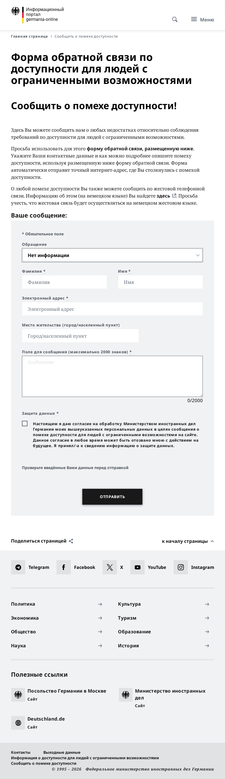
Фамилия (34, 271)
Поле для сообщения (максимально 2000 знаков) (77, 351)
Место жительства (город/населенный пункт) (71, 325)
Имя (124, 271)
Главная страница (29, 36)
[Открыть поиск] (173, 16)
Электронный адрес (45, 298)
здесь (163, 196)
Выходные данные (61, 752)
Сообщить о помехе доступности (43, 763)
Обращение (34, 244)
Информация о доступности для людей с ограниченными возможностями (85, 757)
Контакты (20, 752)
